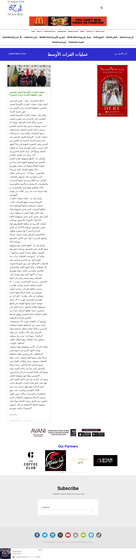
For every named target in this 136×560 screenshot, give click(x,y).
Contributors (61, 31)
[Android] (83, 535)
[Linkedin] (52, 535)
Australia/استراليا (11, 37)
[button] (101, 7)
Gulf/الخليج (99, 37)
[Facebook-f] (37, 535)
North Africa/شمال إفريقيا (79, 37)
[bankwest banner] (68, 436)
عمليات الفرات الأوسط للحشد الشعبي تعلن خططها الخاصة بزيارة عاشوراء (27, 93)
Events (82, 31)
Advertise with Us (49, 31)
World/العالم (111, 37)
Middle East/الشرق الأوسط (52, 37)
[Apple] (75, 535)
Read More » (14, 414)
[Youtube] (68, 535)
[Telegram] (91, 535)
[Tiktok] (99, 535)
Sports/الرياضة (126, 37)
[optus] (68, 25)
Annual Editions (73, 31)
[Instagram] (60, 535)
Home (33, 31)
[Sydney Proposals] (112, 116)
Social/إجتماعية (59, 42)
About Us (39, 31)
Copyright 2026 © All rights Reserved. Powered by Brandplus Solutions (68, 542)
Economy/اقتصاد (76, 42)
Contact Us (90, 31)
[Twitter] (44, 535)
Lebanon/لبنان (30, 37)
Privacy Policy (100, 31)
